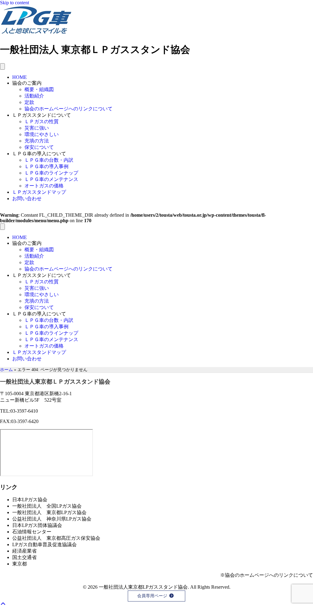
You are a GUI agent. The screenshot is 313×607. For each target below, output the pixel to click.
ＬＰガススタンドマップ (39, 192)
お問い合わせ (27, 198)
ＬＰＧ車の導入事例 (46, 166)
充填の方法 (36, 140)
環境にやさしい (41, 134)
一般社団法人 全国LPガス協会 (47, 506)
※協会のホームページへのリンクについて (266, 575)
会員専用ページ (152, 596)
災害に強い (36, 128)
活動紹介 (34, 95)
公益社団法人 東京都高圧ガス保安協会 (56, 538)
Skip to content (14, 2)
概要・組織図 (39, 89)
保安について (39, 147)
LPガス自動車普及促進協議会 (44, 544)
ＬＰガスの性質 (41, 121)
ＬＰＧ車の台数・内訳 (48, 160)
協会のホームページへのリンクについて (68, 108)
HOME (19, 77)
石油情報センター (31, 531)
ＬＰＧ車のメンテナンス (51, 179)
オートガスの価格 (44, 185)
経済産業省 (24, 551)
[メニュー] (2, 66)
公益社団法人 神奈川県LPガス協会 (51, 518)
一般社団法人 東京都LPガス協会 (49, 512)
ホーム (6, 369)
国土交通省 (24, 557)
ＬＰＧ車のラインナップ (51, 172)
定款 (29, 102)
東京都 (19, 563)
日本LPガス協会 (29, 499)
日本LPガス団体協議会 (37, 525)
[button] (4, 604)
